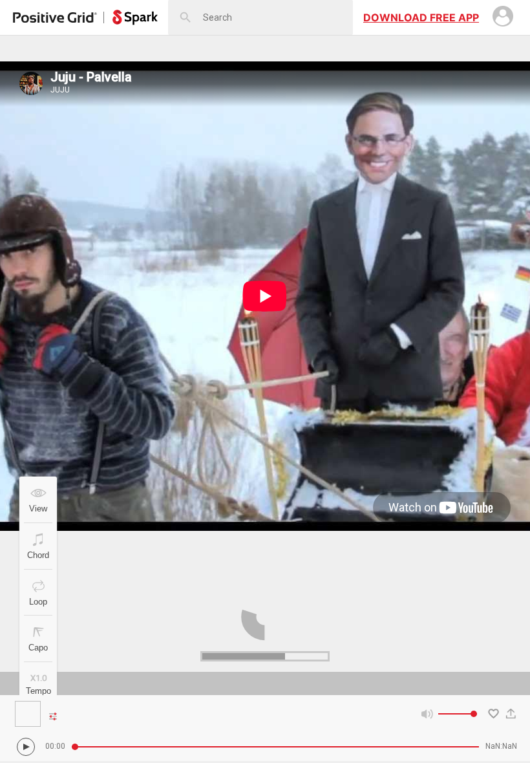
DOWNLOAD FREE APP (421, 17)
